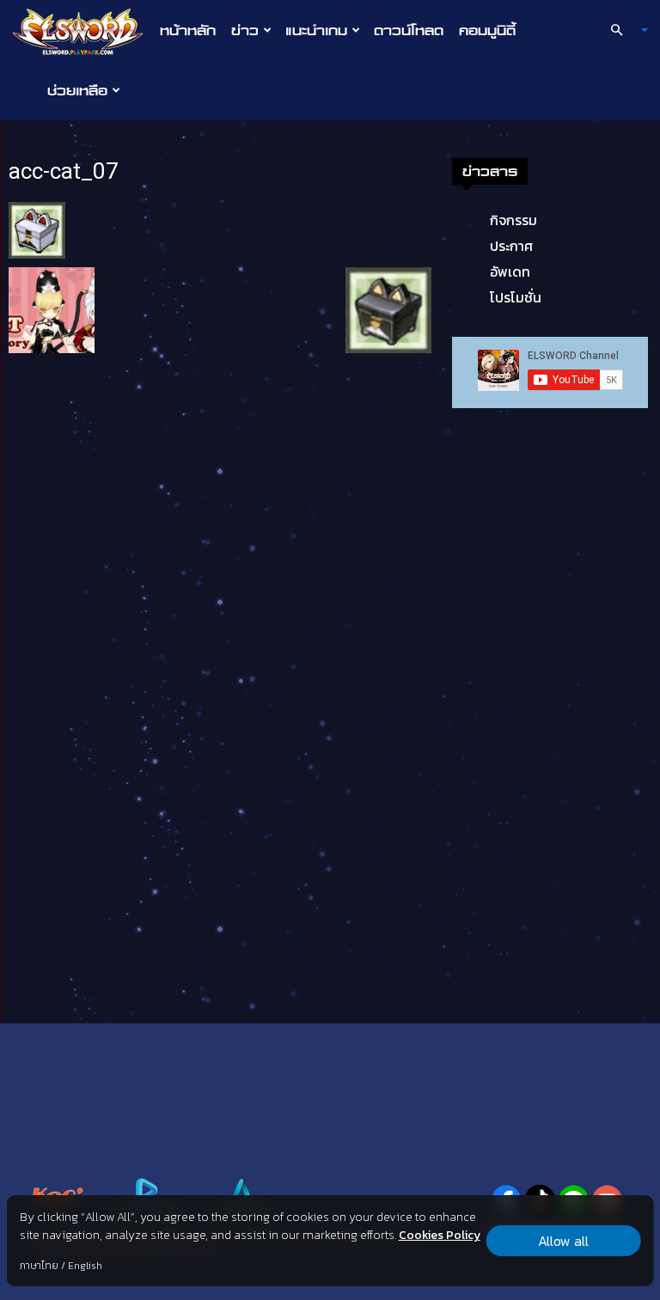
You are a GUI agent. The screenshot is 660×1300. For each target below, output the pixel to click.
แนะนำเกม (316, 30)
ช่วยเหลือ (77, 90)
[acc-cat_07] (37, 228)
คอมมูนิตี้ (487, 30)
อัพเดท (510, 271)
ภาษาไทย (39, 1265)
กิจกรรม (513, 220)
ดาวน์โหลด (408, 30)
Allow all (563, 1240)
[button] (622, 30)
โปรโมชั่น (515, 297)
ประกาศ (511, 245)
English (85, 1265)
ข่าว (245, 30)
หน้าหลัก (188, 30)
